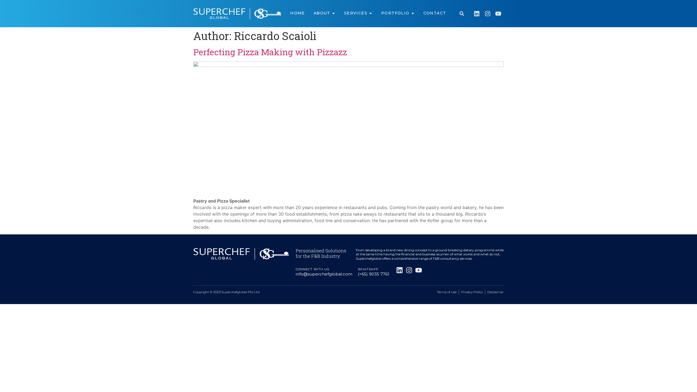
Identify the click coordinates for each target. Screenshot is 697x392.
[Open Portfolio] (413, 13)
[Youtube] (498, 13)
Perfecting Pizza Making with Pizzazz (270, 52)
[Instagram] (487, 13)
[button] (462, 14)
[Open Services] (370, 13)
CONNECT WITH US (312, 269)
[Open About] (333, 13)
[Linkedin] (476, 13)
